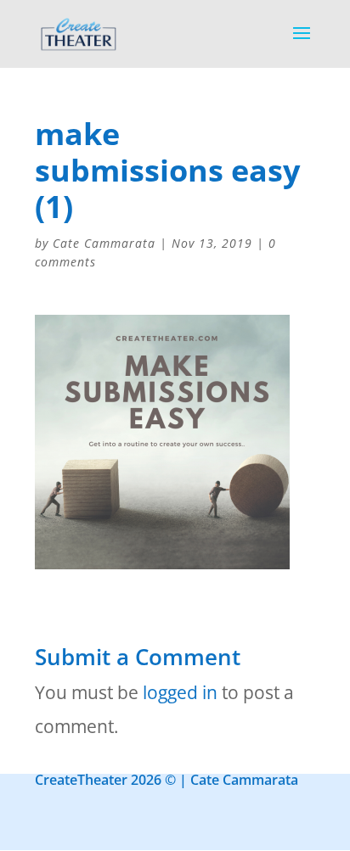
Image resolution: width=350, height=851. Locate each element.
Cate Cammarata (104, 243)
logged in (180, 692)
